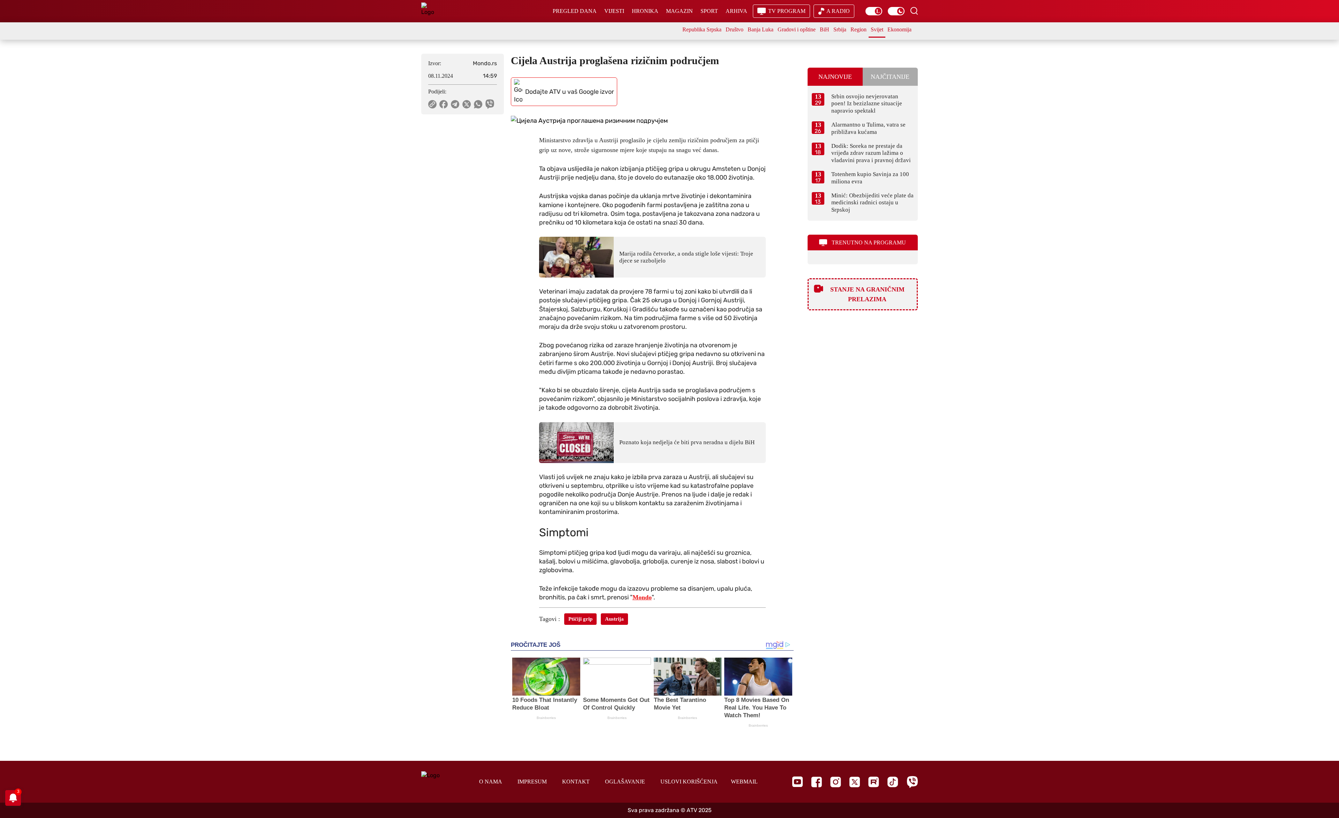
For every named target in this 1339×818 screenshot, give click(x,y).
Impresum (532, 782)
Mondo (642, 597)
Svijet (877, 29)
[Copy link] (432, 104)
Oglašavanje (625, 782)
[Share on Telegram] (455, 104)
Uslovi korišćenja (689, 782)
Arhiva (736, 11)
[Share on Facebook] (443, 104)
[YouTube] (797, 782)
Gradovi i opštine (797, 29)
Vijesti (614, 11)
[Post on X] (466, 104)
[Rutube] (873, 782)
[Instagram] (835, 782)
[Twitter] (854, 782)
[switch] (873, 11)
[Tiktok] (892, 782)
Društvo (734, 29)
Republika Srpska (701, 29)
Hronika (645, 11)
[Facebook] (816, 782)
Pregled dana (575, 11)
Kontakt (576, 782)
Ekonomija (899, 29)
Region (858, 29)
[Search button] (914, 11)
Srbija (839, 29)
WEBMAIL (744, 782)
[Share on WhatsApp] (478, 104)
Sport (709, 11)
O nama (490, 782)
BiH (824, 29)
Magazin (679, 11)
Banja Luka (760, 29)
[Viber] (912, 782)
